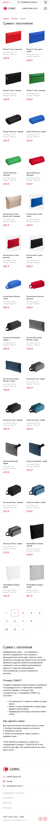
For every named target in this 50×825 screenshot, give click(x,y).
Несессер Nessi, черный (13, 502)
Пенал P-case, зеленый (35, 90)
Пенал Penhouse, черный (13, 132)
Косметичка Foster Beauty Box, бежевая (11, 215)
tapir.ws (24, 820)
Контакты (7, 808)
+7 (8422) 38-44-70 (31, 745)
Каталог (14, 19)
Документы (8, 798)
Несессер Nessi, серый (12, 544)
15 (15, 629)
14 (6, 629)
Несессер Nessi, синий (35, 502)
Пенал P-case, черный (12, 90)
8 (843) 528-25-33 (29, 8)
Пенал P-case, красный (12, 49)
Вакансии (7, 803)
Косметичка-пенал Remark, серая (34, 339)
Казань (6, 2)
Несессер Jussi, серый (35, 379)
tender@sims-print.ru (29, 2)
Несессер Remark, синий (36, 461)
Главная (6, 19)
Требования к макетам (13, 793)
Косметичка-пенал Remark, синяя (10, 380)
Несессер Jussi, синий (35, 420)
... (39, 621)
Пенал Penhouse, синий (36, 132)
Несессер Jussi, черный (12, 420)
